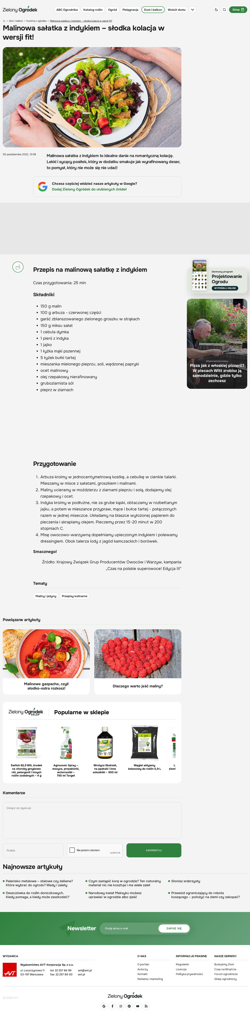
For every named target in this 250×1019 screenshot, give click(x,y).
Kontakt (142, 974)
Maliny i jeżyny (46, 596)
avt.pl (81, 974)
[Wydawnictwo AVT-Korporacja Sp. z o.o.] (10, 971)
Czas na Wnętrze (225, 969)
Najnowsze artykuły (32, 867)
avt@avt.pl (85, 970)
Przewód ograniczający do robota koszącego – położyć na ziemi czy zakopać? (205, 895)
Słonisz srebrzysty (185, 881)
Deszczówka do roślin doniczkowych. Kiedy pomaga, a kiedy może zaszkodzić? (37, 895)
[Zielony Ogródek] (125, 995)
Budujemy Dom (224, 964)
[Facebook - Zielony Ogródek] (112, 1006)
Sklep (236, 10)
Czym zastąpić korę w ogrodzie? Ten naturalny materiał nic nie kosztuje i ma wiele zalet (125, 883)
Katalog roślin (93, 10)
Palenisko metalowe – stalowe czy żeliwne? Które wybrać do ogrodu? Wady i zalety (39, 883)
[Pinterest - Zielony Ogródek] (129, 1006)
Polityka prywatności (189, 974)
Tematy (40, 583)
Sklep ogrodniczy (225, 979)
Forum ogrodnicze (226, 974)
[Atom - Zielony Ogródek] (146, 1006)
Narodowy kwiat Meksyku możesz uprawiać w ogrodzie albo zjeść (115, 895)
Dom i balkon (153, 10)
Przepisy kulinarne (74, 596)
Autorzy (142, 969)
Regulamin (182, 964)
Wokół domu (177, 10)
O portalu (143, 964)
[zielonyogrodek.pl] (4, 21)
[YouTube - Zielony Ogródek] (137, 1006)
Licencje (181, 969)
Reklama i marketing (150, 979)
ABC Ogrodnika (67, 10)
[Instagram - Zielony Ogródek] (120, 1006)
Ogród (112, 10)
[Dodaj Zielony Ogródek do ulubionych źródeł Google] (104, 1006)
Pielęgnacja (130, 10)
